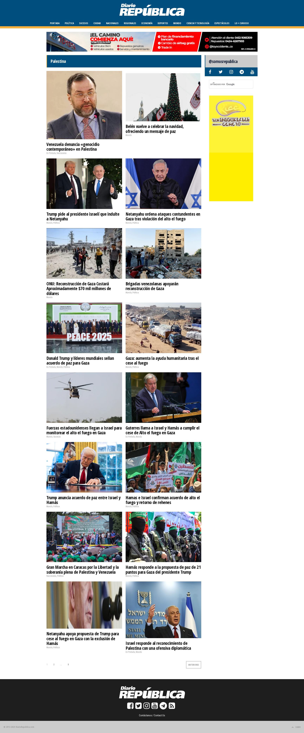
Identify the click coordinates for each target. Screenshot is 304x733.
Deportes (163, 23)
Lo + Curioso (242, 23)
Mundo (177, 23)
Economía (146, 23)
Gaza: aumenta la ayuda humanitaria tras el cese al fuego (162, 360)
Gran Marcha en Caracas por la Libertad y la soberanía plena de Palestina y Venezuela (82, 569)
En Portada (51, 153)
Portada (54, 23)
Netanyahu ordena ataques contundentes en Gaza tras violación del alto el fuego (163, 216)
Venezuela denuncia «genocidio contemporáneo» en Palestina (72, 146)
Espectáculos (221, 23)
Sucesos (83, 23)
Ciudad (97, 23)
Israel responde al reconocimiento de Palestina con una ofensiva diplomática (158, 645)
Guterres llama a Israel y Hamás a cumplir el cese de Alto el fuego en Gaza (162, 430)
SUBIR (297, 727)
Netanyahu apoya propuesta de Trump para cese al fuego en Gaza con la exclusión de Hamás (82, 638)
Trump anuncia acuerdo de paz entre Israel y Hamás (83, 499)
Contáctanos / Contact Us (152, 715)
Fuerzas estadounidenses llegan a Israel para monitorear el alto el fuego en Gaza (84, 430)
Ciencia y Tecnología (197, 23)
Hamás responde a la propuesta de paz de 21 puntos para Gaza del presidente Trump (163, 569)
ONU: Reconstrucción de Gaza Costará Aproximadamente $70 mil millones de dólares (78, 288)
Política (69, 23)
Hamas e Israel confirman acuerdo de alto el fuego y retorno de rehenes (163, 499)
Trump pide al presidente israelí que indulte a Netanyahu (82, 216)
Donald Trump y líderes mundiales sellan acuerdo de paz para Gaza (80, 360)
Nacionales (112, 23)
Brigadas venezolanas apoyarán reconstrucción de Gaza (152, 286)
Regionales (130, 23)
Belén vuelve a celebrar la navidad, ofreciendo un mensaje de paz (155, 128)
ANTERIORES (193, 664)
